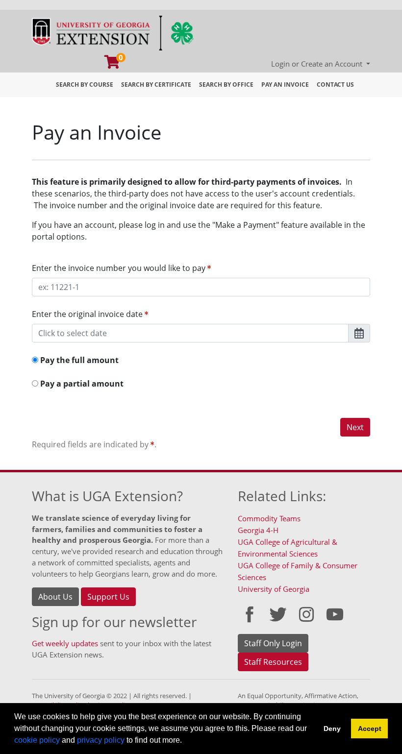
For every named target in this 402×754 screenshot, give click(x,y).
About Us (55, 596)
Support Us (108, 596)
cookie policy (37, 740)
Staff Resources (273, 662)
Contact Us (335, 84)
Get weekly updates (65, 643)
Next (355, 427)
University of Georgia (273, 589)
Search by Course (84, 84)
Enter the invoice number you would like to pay (119, 268)
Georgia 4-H (258, 530)
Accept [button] (369, 728)
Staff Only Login (273, 643)
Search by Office (226, 84)
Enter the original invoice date (88, 314)
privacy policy (101, 740)
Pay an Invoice (285, 84)
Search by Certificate (156, 84)
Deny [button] (332, 728)
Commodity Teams (269, 518)
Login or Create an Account (317, 64)
